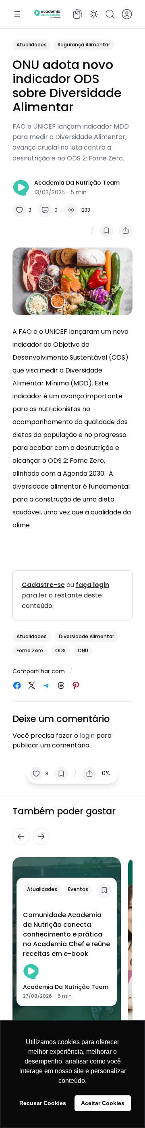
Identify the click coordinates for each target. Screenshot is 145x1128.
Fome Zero (30, 650)
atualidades (32, 636)
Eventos (78, 889)
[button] (94, 14)
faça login (92, 584)
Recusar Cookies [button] (42, 1103)
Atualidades (32, 44)
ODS (60, 650)
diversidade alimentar (86, 636)
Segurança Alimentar (84, 44)
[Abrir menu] (17, 14)
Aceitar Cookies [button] (102, 1103)
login (87, 735)
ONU (83, 650)
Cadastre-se (43, 584)
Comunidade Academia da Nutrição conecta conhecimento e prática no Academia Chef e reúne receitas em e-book (66, 934)
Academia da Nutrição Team (77, 183)
